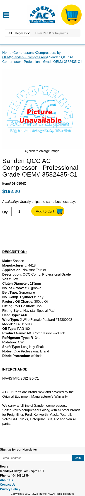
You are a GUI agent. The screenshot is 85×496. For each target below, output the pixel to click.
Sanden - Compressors (29, 57)
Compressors (23, 52)
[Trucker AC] (42, 14)
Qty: (5, 212)
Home (6, 52)
